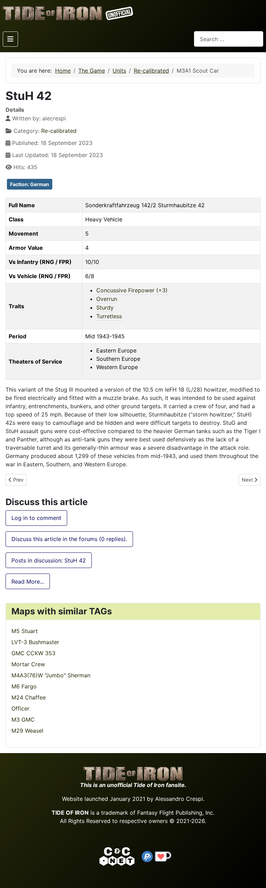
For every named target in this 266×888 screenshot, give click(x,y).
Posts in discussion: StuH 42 (48, 560)
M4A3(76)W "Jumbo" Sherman (50, 675)
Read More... (27, 581)
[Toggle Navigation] (10, 39)
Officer (20, 708)
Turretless (109, 316)
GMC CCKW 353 (33, 653)
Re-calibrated (59, 130)
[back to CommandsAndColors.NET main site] (117, 855)
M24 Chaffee (28, 697)
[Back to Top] (254, 874)
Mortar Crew (28, 664)
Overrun (106, 298)
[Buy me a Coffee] (163, 855)
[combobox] (228, 39)
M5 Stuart (24, 631)
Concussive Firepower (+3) (132, 290)
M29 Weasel (27, 730)
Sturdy (105, 307)
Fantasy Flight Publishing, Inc (175, 812)
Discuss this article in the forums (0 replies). (69, 538)
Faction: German (29, 184)
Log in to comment (36, 517)
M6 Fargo (24, 686)
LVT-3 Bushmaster (35, 642)
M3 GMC (23, 719)
